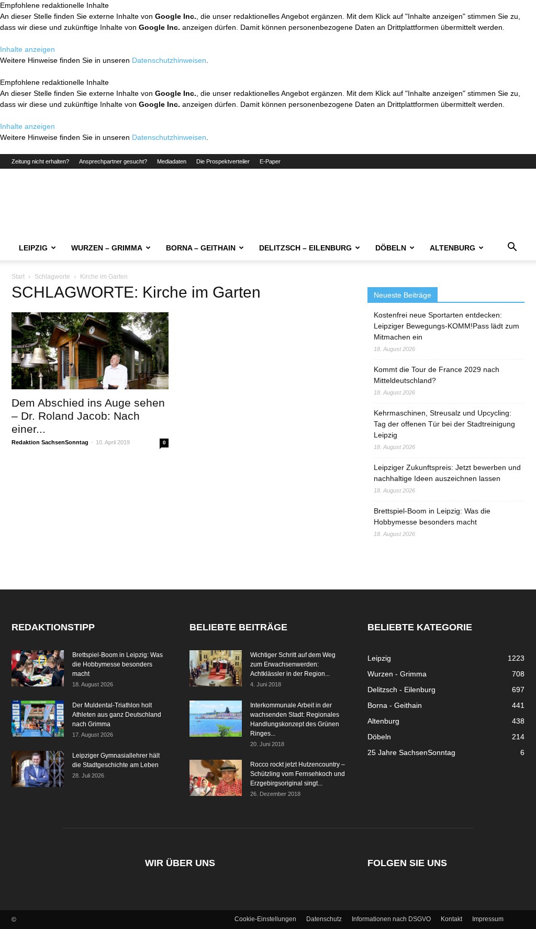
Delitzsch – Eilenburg (305, 248)
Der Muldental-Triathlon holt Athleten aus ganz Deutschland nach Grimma (116, 715)
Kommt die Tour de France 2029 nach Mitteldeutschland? (436, 375)
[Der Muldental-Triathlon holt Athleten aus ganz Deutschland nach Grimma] (38, 719)
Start (18, 276)
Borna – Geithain (201, 248)
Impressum (488, 919)
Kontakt (451, 919)
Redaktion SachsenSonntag (50, 442)
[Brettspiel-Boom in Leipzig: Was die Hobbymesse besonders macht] (38, 668)
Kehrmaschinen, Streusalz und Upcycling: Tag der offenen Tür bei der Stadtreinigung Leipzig (444, 424)
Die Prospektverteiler (223, 161)
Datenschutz (324, 919)
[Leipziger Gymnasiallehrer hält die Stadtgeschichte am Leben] (38, 769)
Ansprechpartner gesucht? (113, 161)
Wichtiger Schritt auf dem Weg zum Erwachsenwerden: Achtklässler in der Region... (293, 664)
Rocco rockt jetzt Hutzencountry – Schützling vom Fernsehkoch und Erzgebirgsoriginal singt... (297, 774)
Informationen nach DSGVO (391, 919)
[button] (511, 248)
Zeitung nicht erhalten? (40, 161)
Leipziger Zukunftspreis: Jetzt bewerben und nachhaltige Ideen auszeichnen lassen (447, 473)
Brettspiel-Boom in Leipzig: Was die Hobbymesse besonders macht (432, 516)
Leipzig (33, 248)
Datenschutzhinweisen (169, 60)
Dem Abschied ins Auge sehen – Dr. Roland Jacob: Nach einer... (88, 416)
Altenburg (452, 248)
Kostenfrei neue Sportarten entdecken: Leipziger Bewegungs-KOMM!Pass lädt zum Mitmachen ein (446, 326)
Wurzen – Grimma (106, 248)
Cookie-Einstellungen (265, 919)
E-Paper (270, 161)
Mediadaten (171, 161)
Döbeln (390, 248)
